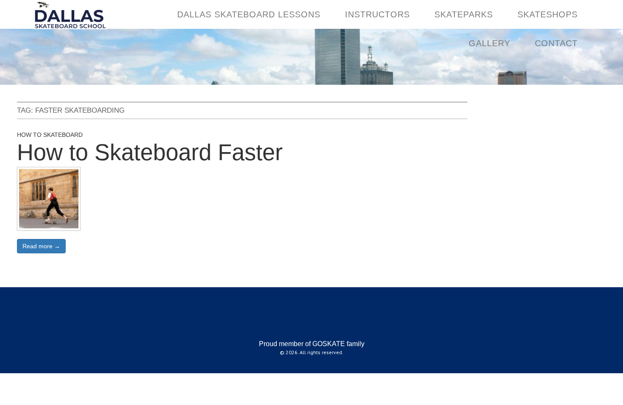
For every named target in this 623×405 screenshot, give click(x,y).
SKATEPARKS (463, 14)
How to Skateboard (50, 134)
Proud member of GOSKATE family (311, 343)
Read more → (41, 246)
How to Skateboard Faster (150, 152)
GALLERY (489, 43)
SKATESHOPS (547, 14)
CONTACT (556, 43)
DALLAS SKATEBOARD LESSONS (248, 14)
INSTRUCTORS (377, 14)
